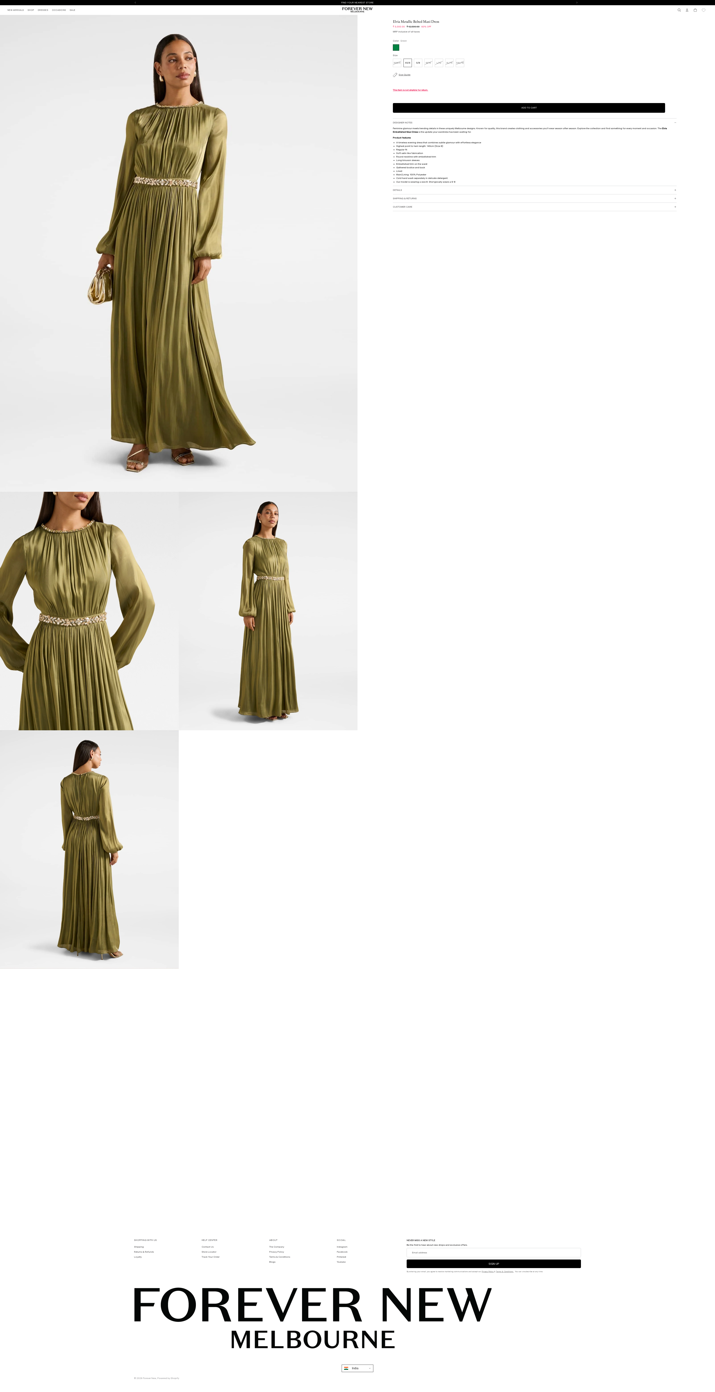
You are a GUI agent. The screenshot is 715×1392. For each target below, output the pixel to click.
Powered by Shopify (168, 1378)
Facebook (342, 1252)
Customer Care (402, 207)
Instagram (342, 1246)
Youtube (341, 1262)
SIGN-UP (494, 1263)
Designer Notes (402, 122)
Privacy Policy (276, 1252)
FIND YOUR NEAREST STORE (357, 2)
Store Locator (209, 1252)
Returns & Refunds (144, 1252)
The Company (276, 1246)
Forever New (149, 1378)
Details (397, 190)
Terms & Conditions (279, 1257)
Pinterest (341, 1257)
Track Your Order (211, 1257)
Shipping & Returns (405, 198)
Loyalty (138, 1257)
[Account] (687, 10)
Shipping (139, 1246)
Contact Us (208, 1246)
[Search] (679, 10)
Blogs (272, 1262)
